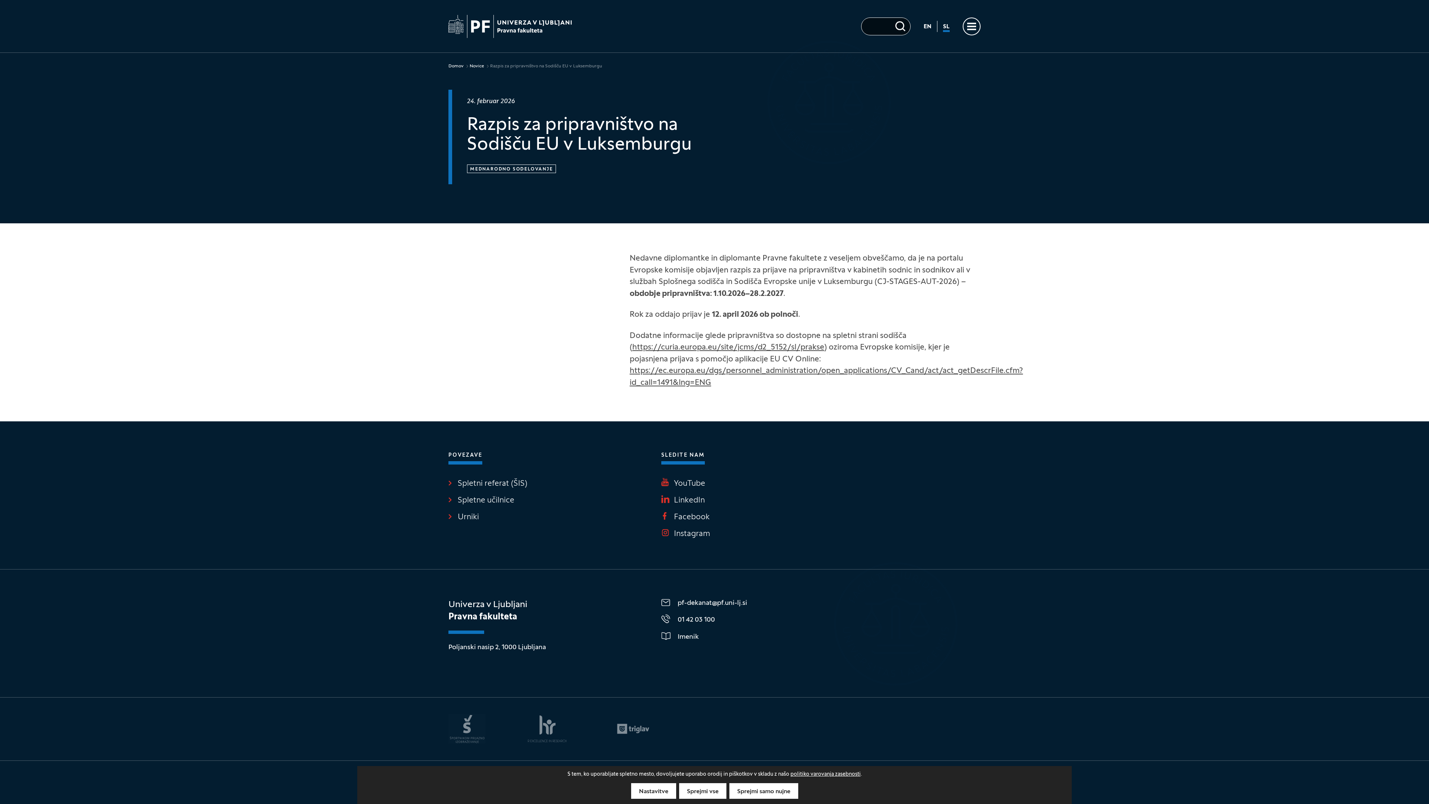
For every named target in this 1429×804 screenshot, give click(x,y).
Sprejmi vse (703, 792)
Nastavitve (653, 792)
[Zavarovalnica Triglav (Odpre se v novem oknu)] (633, 729)
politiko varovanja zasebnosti (825, 774)
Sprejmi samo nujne (763, 792)
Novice (477, 66)
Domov (456, 66)
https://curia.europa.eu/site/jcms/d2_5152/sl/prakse (728, 347)
